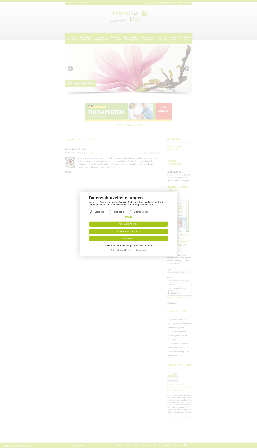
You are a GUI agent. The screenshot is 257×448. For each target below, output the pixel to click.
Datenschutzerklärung (121, 250)
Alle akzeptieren (128, 224)
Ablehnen (128, 239)
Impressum (141, 250)
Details (128, 217)
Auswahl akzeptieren (129, 231)
